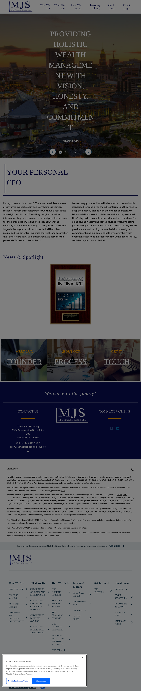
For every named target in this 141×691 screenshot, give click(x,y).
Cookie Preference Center (18, 681)
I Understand (41, 681)
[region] (44, 670)
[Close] (82, 657)
